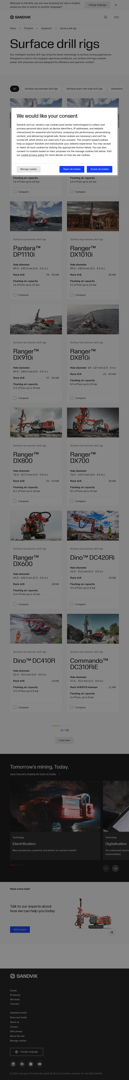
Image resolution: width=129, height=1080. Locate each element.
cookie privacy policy (33, 155)
